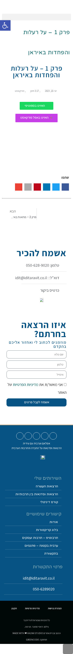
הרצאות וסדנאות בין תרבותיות (36, 494)
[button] (36, 17)
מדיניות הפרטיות (25, 384)
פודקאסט (19, 91)
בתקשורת (51, 554)
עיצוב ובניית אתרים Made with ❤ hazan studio (37, 633)
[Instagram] (44, 436)
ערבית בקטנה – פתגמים (41, 546)
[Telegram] (20, 436)
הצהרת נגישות (55, 608)
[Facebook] (36, 436)
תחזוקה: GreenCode (36, 639)
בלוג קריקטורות (47, 530)
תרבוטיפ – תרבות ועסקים (40, 538)
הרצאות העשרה (47, 486)
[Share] (59, 4)
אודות (53, 522)
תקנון (14, 608)
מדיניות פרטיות (32, 608)
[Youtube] (53, 436)
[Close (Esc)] (68, 4)
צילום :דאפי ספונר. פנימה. (36, 626)
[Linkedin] (28, 436)
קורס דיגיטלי (49, 502)
